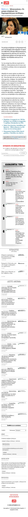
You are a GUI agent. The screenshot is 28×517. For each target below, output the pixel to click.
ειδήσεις (16, 138)
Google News (20, 137)
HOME (2, 5)
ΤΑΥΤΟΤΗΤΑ (14, 495)
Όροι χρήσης (6, 508)
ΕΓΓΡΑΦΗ (23, 153)
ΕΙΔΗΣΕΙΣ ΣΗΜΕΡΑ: (8, 117)
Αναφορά (4, 441)
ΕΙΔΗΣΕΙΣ (6, 5)
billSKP (3, 434)
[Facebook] (24, 33)
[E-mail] (22, 42)
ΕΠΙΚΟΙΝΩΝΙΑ (14, 497)
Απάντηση (18, 441)
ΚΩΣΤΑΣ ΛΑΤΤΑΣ (5, 458)
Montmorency (6, 444)
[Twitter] (26, 33)
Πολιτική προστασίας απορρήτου (17, 508)
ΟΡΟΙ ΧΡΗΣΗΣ (6, 155)
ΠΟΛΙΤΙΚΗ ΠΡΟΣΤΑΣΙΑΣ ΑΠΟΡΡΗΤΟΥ (17, 155)
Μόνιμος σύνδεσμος (10, 441)
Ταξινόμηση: (12, 430)
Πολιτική (11, 5)
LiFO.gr (13, 137)
